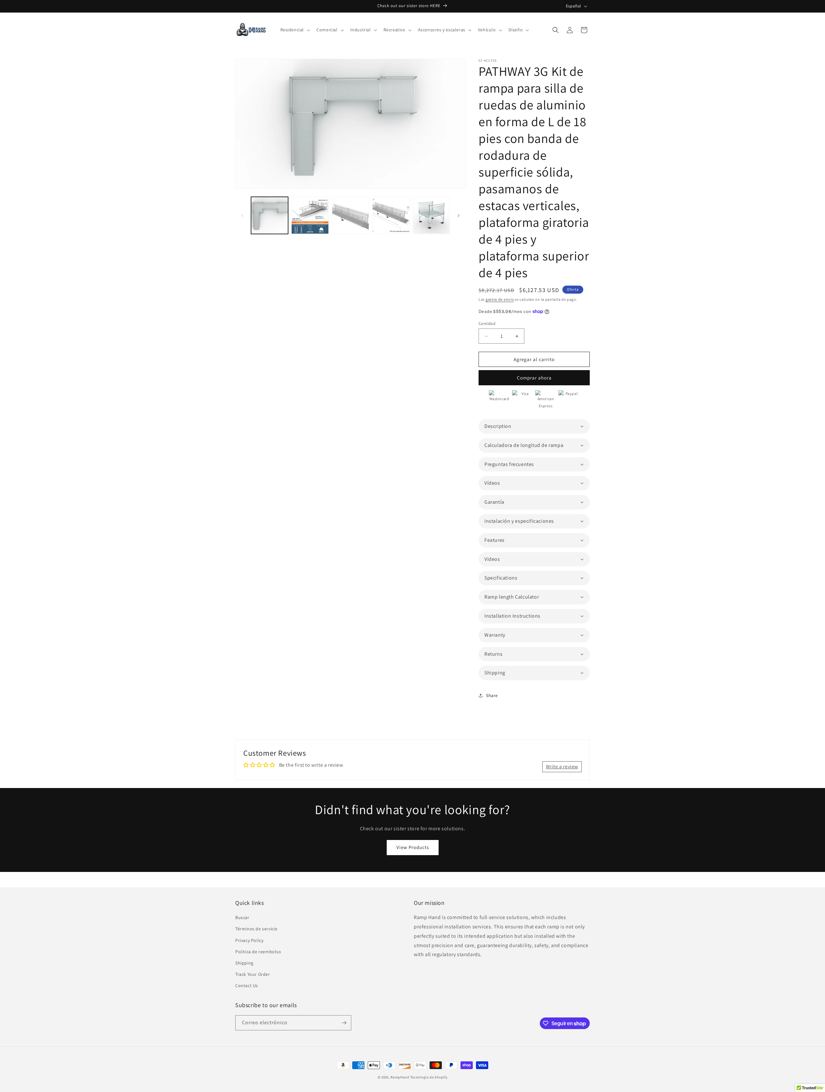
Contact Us (246, 986)
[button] (295, 29)
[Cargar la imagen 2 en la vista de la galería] (309, 215)
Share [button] (492, 695)
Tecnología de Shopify (429, 1077)
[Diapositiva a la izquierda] (242, 215)
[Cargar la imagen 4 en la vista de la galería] (390, 215)
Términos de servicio (256, 929)
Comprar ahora (534, 378)
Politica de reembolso (258, 952)
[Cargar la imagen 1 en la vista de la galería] (269, 215)
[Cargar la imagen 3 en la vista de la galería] (350, 215)
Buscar (242, 917)
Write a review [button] (562, 766)
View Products (412, 847)
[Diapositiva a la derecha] (458, 215)
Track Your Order (252, 974)
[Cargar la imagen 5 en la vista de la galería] (431, 215)
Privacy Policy (249, 940)
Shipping (244, 963)
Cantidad (487, 323)
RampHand (400, 1077)
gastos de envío (500, 299)
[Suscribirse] (344, 1022)
